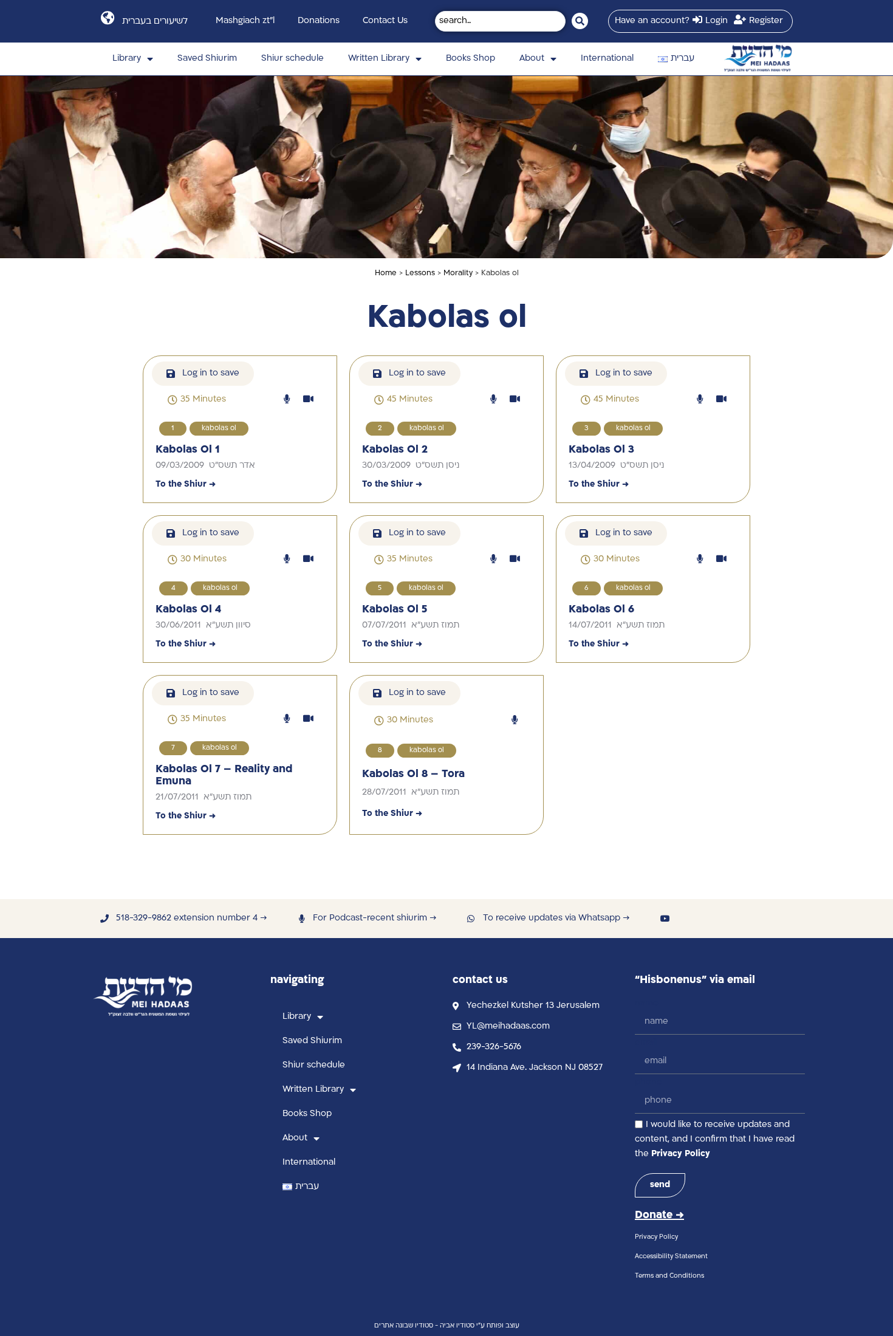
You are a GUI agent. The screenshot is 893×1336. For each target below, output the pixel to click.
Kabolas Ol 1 (188, 450)
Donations (319, 21)
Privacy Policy (680, 1154)
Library (126, 59)
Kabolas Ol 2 (395, 450)
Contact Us (385, 21)
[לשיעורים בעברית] (107, 18)
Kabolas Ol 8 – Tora (413, 774)
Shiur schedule (292, 59)
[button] (197, 400)
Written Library (378, 59)
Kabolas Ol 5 (394, 610)
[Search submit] (580, 21)
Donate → (659, 1215)
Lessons (420, 273)
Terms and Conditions (669, 1276)
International (607, 59)
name (647, 1003)
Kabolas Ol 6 (601, 610)
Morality (458, 273)
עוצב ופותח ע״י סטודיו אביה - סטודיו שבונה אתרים (446, 1326)
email (646, 1043)
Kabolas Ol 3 (601, 450)
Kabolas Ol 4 (188, 610)
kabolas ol (219, 428)
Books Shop (470, 59)
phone (648, 1082)
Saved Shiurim (207, 59)
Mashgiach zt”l (245, 21)
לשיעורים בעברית (155, 22)
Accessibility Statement (671, 1256)
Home (386, 273)
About (531, 59)
